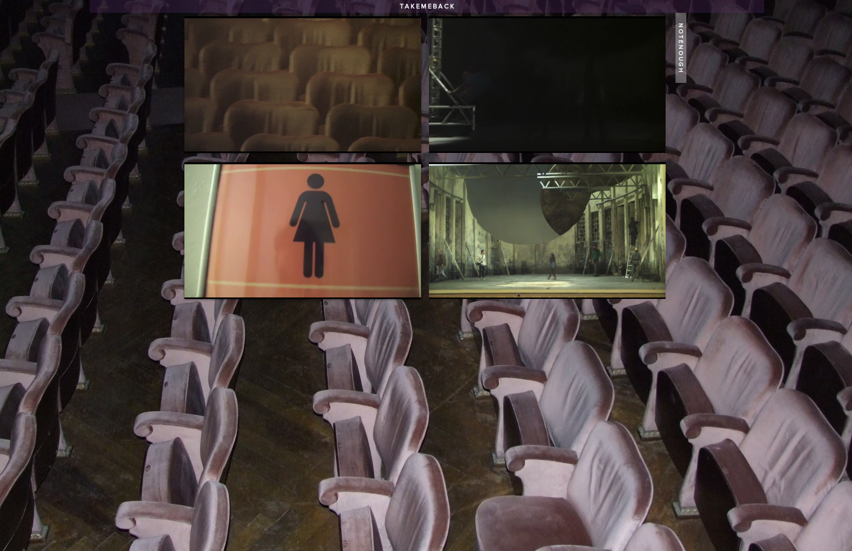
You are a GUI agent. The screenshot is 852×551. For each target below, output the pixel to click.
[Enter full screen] (407, 139)
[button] (680, 48)
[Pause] (197, 139)
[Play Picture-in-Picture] (391, 139)
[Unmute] (214, 139)
